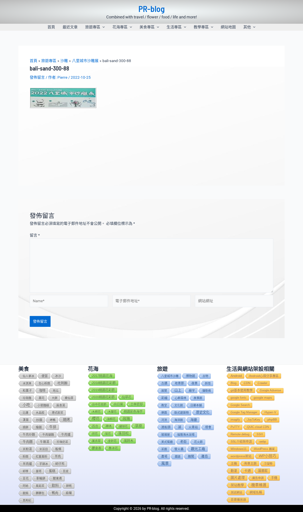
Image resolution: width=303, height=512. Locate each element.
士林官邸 (136, 404)
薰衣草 (96, 441)
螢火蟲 (179, 449)
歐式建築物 (181, 412)
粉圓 (25, 456)
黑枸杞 (27, 500)
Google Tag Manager (244, 412)
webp (262, 441)
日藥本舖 (196, 405)
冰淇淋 (27, 383)
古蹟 (164, 383)
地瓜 (56, 390)
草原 (138, 426)
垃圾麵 (27, 398)
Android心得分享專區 (264, 376)
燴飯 (39, 427)
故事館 (198, 398)
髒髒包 (40, 493)
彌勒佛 (206, 390)
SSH (260, 434)
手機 (274, 478)
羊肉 (58, 456)
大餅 (54, 398)
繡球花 (123, 426)
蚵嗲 (25, 471)
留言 (35, 235)
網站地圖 (228, 27)
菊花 (108, 433)
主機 (234, 463)
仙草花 (126, 397)
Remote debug (240, 434)
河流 (164, 420)
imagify (235, 419)
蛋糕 (52, 471)
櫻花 (96, 419)
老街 (183, 441)
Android (236, 376)
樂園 (164, 412)
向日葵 (118, 404)
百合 (95, 426)
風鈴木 (128, 441)
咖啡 (42, 390)
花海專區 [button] (120, 27)
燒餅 (25, 427)
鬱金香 (96, 448)
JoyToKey (253, 419)
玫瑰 (126, 419)
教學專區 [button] (201, 27)
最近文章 (70, 27)
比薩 (25, 412)
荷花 (95, 433)
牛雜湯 (44, 441)
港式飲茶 (57, 412)
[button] (102, 27)
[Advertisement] (151, 141)
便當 (44, 376)
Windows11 (239, 449)
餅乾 (69, 485)
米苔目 (43, 449)
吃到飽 (62, 383)
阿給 (25, 485)
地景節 (179, 383)
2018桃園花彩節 (104, 383)
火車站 (193, 427)
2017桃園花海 (102, 376)
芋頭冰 (43, 463)
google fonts (238, 397)
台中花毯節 (99, 404)
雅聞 (191, 456)
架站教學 (237, 485)
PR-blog (151, 9)
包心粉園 (44, 383)
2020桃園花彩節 (103, 397)
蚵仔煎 (60, 463)
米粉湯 (27, 449)
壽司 (41, 398)
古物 (205, 376)
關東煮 (57, 478)
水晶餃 (40, 412)
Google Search (240, 405)
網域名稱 (256, 492)
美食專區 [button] (147, 27)
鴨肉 (55, 493)
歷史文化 (202, 412)
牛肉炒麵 (29, 434)
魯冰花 (113, 448)
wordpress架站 (241, 456)
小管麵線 (43, 405)
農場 (164, 456)
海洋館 (178, 420)
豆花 (26, 478)
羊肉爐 (27, 463)
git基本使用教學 (242, 390)
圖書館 (263, 471)
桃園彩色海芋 (133, 411)
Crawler (262, 383)
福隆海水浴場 (186, 434)
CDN (247, 383)
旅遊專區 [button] (92, 27)
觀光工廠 (198, 449)
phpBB (272, 419)
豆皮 (66, 471)
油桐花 (111, 419)
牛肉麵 (28, 441)
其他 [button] (247, 27)
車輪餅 (40, 478)
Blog (233, 383)
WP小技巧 (267, 456)
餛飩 (25, 493)
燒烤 (66, 420)
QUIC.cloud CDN (258, 427)
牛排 (52, 427)
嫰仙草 (69, 398)
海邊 (193, 420)
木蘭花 (112, 411)
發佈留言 (37, 77)
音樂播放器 (238, 499)
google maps (263, 397)
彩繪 (164, 398)
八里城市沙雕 (170, 376)
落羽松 (123, 433)
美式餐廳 (167, 441)
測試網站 (236, 492)
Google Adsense (270, 390)
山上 (177, 390)
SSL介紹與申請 (241, 441)
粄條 (58, 449)
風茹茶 (40, 485)
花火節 (198, 441)
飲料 (55, 485)
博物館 (190, 376)
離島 (204, 456)
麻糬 (69, 493)
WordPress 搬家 (264, 449)
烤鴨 (52, 420)
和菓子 (27, 390)
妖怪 (208, 383)
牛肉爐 (66, 434)
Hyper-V (270, 412)
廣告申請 (258, 478)
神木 (109, 426)
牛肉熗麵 (48, 434)
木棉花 (96, 411)
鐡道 (178, 456)
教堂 (164, 405)
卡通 (247, 471)
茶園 (164, 449)
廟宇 (192, 390)
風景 (165, 463)
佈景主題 (250, 463)
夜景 (194, 383)
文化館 (178, 405)
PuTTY (235, 427)
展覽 (164, 390)
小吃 (26, 405)
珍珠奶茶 (62, 441)
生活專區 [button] (174, 27)
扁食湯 (60, 405)
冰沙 (58, 376)
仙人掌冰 (28, 376)
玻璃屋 (165, 434)
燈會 (208, 427)
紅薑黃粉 (41, 456)
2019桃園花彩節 (103, 390)
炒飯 (39, 420)
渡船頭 (166, 427)
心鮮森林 (180, 398)
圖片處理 (238, 478)
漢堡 (26, 420)
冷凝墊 (268, 463)
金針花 (112, 441)
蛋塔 (38, 471)
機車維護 (258, 485)
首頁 (51, 27)
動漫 (234, 471)
